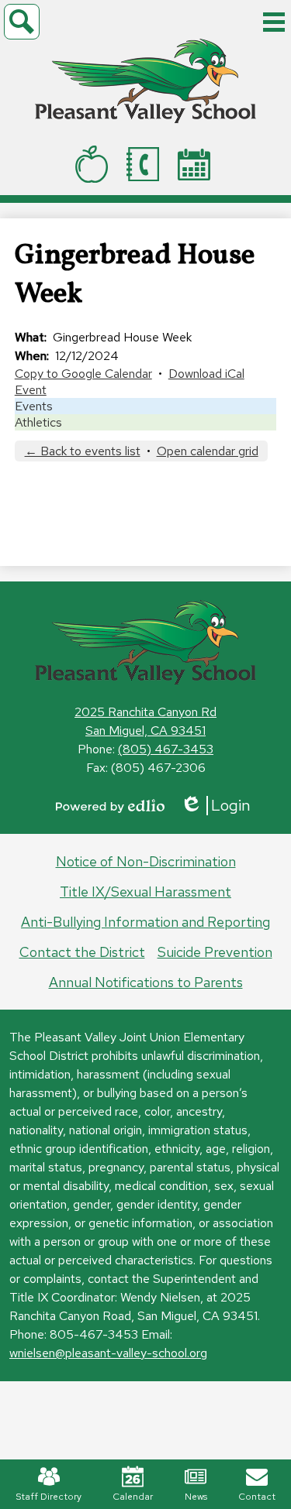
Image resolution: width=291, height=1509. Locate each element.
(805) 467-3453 (165, 749)
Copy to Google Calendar (83, 373)
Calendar (133, 1496)
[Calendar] (197, 164)
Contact (256, 1496)
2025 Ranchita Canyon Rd (145, 712)
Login (215, 805)
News (196, 1496)
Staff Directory (48, 1496)
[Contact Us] (145, 164)
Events (34, 406)
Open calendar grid (207, 451)
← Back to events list (82, 451)
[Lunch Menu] (94, 164)
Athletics (38, 422)
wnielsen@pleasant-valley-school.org (108, 1353)
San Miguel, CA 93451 (145, 730)
